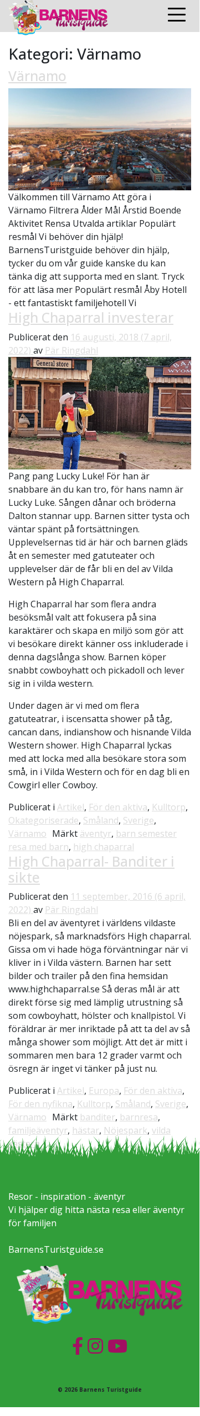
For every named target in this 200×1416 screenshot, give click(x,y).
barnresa (139, 1117)
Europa (104, 1090)
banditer (97, 1117)
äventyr (95, 833)
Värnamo (37, 76)
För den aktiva (118, 807)
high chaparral (103, 847)
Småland (101, 820)
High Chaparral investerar (90, 317)
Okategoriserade (43, 820)
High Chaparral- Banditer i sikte (91, 869)
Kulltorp (169, 807)
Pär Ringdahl (71, 350)
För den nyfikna (40, 1104)
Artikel (70, 807)
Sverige (138, 820)
